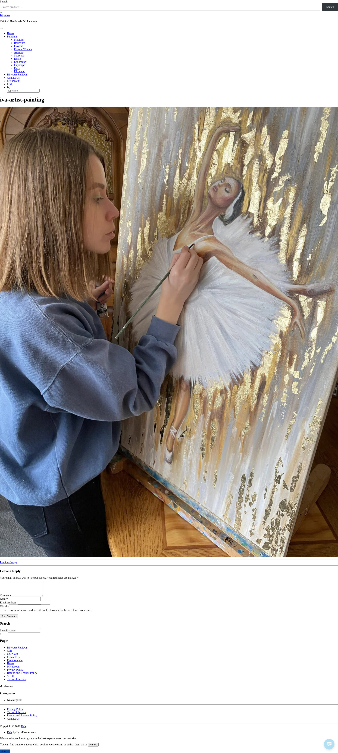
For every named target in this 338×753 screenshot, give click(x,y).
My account (13, 80)
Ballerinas (19, 42)
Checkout (12, 653)
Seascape (19, 55)
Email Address (9, 602)
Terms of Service (16, 679)
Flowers (18, 46)
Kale (23, 726)
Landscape (20, 61)
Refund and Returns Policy (22, 672)
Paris (17, 68)
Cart (9, 84)
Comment (5, 595)
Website (4, 606)
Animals (18, 52)
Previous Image (8, 562)
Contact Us (13, 77)
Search (4, 1)
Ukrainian (19, 71)
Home (10, 33)
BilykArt (5, 15)
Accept (5, 751)
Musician (19, 39)
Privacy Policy (15, 669)
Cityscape (19, 65)
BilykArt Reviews (17, 74)
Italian (17, 58)
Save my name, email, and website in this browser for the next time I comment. (47, 610)
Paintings (12, 36)
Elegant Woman (23, 49)
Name (4, 598)
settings (93, 744)
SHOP (10, 676)
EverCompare (15, 660)
